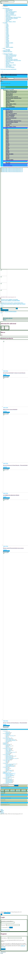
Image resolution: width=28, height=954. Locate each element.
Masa (6, 736)
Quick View (5, 370)
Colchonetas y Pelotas (9, 775)
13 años (7, 40)
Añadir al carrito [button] (6, 375)
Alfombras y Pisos (8, 774)
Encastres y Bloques (9, 738)
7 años (7, 31)
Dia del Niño (5, 742)
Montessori (8, 16)
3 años (7, 26)
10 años (7, 35)
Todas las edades (9, 42)
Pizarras (7, 737)
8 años (7, 32)
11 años (7, 36)
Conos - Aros (8, 776)
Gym (2, 312)
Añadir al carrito (4, 310)
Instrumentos (8, 19)
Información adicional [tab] (7, 318)
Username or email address (7, 921)
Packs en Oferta (6, 50)
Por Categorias (6, 8)
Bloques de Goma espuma (10, 311)
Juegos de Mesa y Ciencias (12, 18)
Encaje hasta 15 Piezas (9, 779)
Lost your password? (5, 929)
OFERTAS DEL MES (7, 51)
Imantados (7, 734)
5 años (7, 29)
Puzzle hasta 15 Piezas (9, 781)
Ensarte (7, 769)
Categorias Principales (8, 53)
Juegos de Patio (8, 732)
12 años (7, 38)
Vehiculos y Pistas (8, 759)
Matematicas (8, 753)
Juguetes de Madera (9, 764)
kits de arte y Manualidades (10, 735)
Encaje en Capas (8, 778)
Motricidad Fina (9, 10)
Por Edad (5, 22)
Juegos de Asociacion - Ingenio (10, 752)
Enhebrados (7, 768)
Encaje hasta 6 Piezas (9, 780)
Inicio (4, 48)
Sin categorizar (5, 783)
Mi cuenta (8, 49)
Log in (11, 927)
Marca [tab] (4, 319)
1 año (7, 23)
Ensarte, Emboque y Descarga (10, 739)
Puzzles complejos (8, 782)
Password (3, 925)
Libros (7, 760)
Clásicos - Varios (8, 749)
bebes (7, 27)
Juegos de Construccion (11, 15)
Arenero (7, 731)
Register (3, 949)
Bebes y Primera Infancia (11, 11)
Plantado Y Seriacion (9, 770)
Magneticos (7, 747)
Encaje (7, 767)
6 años (7, 30)
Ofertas (4, 771)
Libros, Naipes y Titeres (11, 21)
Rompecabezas (9, 9)
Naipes (7, 761)
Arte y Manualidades (10, 12)
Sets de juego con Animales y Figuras (11, 758)
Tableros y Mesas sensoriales (10, 766)
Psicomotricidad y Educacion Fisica (13, 17)
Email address (4, 938)
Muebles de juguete (9, 756)
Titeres (7, 762)
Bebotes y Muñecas (9, 755)
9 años (7, 33)
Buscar (16, 785)
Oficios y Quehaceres (9, 757)
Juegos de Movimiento (9, 777)
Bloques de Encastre (9, 745)
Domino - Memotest (9, 750)
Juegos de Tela (8, 741)
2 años (7, 25)
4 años (7, 28)
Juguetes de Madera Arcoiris (10, 765)
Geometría (7, 751)
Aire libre (7, 20)
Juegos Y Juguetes (10, 13)
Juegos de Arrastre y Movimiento (11, 740)
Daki (6, 746)
